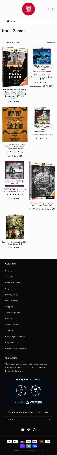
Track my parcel (12, 313)
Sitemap (9, 330)
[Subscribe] (49, 420)
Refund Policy (11, 301)
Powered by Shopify (38, 450)
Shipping (9, 307)
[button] (3, 9)
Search (8, 271)
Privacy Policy (11, 295)
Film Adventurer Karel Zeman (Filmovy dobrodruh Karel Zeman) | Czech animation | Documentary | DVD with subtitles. (14, 94)
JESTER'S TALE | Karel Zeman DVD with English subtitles (15, 190)
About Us (9, 277)
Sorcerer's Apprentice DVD (42, 135)
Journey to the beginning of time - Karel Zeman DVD (15, 243)
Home (12, 21)
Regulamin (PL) (12, 342)
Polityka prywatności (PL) (16, 348)
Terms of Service (13, 324)
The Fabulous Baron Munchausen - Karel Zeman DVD (42, 77)
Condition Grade (12, 283)
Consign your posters (15, 336)
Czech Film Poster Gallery (25, 450)
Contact (8, 318)
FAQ (7, 289)
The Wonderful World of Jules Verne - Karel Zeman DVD (42, 204)
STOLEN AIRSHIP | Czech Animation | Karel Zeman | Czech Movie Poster (15, 147)
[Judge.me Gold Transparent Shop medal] (21, 390)
